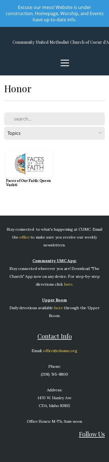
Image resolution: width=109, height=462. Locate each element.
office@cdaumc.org (60, 350)
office (24, 237)
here (68, 284)
